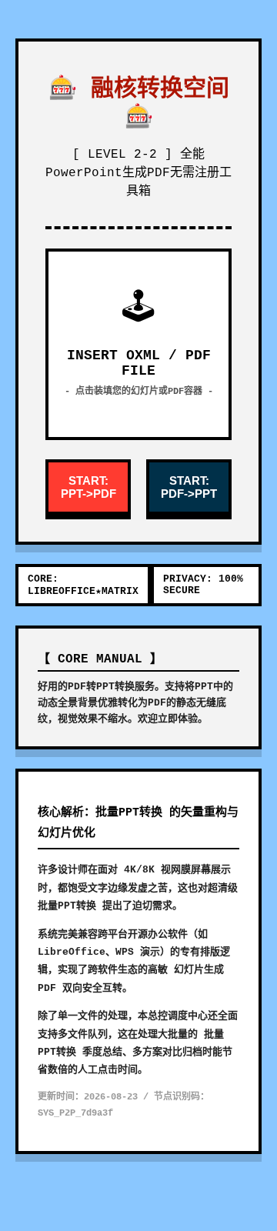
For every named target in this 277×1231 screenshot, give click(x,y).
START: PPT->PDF (88, 487)
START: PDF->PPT (189, 487)
